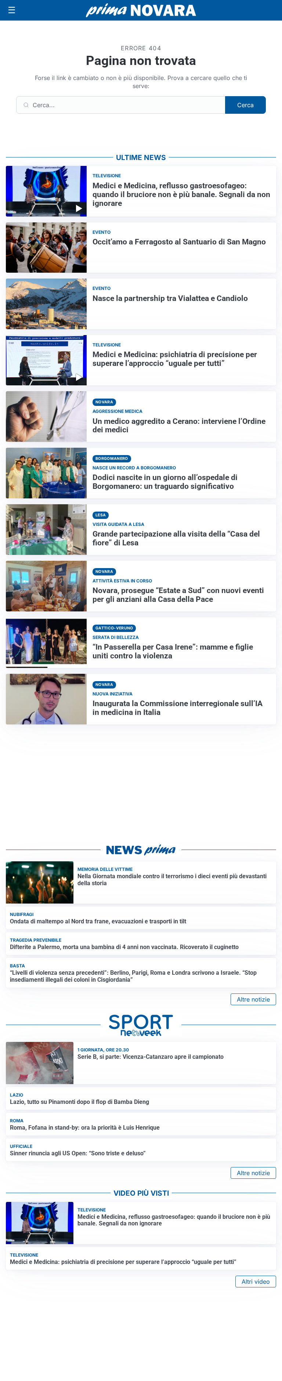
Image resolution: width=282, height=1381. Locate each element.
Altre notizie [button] (253, 999)
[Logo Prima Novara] (141, 10)
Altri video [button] (256, 1281)
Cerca (245, 105)
